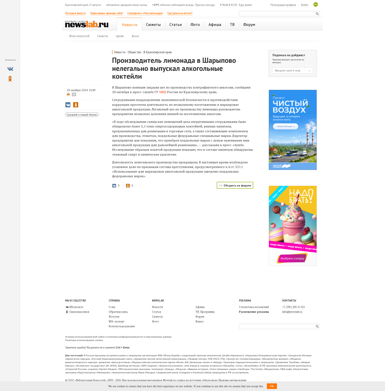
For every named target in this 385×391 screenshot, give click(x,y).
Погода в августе (75, 13)
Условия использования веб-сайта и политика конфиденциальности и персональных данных (118, 336)
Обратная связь (118, 312)
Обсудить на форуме (237, 185)
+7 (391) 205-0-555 (293, 307)
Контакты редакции (122, 326)
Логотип (114, 316)
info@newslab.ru (292, 312)
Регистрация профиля (283, 5)
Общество (134, 52)
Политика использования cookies (84, 340)
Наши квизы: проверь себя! (106, 13)
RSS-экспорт (117, 321)
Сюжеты (157, 316)
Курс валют (245, 5)
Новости (119, 52)
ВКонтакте (76, 307)
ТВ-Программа (205, 312)
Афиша (200, 307)
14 (74, 94)
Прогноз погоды (205, 5)
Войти (304, 5)
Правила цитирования (232, 380)
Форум (200, 316)
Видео (200, 321)
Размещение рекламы (254, 312)
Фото (155, 321)
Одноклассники (79, 312)
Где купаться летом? (179, 13)
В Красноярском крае (158, 52)
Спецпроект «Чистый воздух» (145, 13)
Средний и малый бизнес (82, 114)
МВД (162, 92)
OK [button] (272, 386)
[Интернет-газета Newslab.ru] (88, 24)
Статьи (156, 312)
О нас (112, 307)
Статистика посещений (254, 307)
